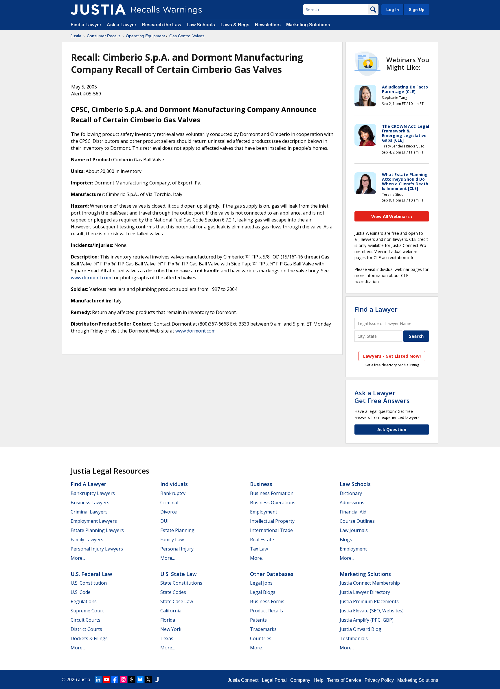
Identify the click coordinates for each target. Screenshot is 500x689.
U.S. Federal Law (91, 573)
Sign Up (416, 9)
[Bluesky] (140, 679)
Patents (258, 620)
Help (318, 680)
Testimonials (354, 638)
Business (261, 484)
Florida (167, 620)
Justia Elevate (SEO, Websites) (372, 610)
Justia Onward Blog (360, 629)
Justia (76, 36)
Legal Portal (274, 680)
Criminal (169, 502)
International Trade (271, 530)
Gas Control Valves (186, 36)
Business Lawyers (90, 502)
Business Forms (267, 601)
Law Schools (201, 24)
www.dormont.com (91, 277)
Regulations (84, 601)
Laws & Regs (234, 24)
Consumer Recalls (103, 36)
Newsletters (268, 24)
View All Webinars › (392, 216)
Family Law (172, 539)
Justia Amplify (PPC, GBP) (367, 620)
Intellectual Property (272, 521)
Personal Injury (177, 549)
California (170, 610)
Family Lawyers (87, 539)
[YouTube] (106, 679)
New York (170, 629)
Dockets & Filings (89, 638)
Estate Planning (177, 530)
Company (300, 680)
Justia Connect (243, 680)
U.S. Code (81, 592)
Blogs (346, 539)
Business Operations (272, 502)
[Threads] (131, 679)
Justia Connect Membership (370, 583)
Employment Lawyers (94, 521)
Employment (263, 512)
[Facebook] (114, 679)
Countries (260, 638)
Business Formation (271, 493)
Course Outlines (357, 521)
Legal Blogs (262, 592)
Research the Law (161, 24)
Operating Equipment (145, 36)
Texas (166, 638)
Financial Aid (353, 512)
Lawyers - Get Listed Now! (392, 356)
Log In (392, 9)
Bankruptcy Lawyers (93, 493)
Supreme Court (87, 610)
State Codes (173, 592)
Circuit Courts (85, 620)
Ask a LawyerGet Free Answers (382, 396)
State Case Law (176, 601)
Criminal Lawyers (89, 512)
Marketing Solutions (308, 24)
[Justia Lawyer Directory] (156, 679)
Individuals (174, 484)
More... (78, 558)
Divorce (168, 512)
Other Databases (271, 573)
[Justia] (98, 9)
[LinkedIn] (98, 679)
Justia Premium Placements (369, 601)
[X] (148, 679)
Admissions (352, 502)
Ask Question (391, 429)
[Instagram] (123, 679)
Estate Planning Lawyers (97, 530)
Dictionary (351, 493)
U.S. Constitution (89, 583)
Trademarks (263, 629)
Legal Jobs (261, 583)
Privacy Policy (379, 680)
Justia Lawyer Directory (365, 592)
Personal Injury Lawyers (97, 549)
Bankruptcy (172, 493)
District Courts (86, 629)
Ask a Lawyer (122, 24)
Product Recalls (266, 610)
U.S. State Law (178, 573)
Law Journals (354, 530)
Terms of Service (344, 680)
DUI (164, 521)
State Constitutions (181, 583)
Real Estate (262, 539)
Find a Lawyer (86, 24)
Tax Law (259, 549)
